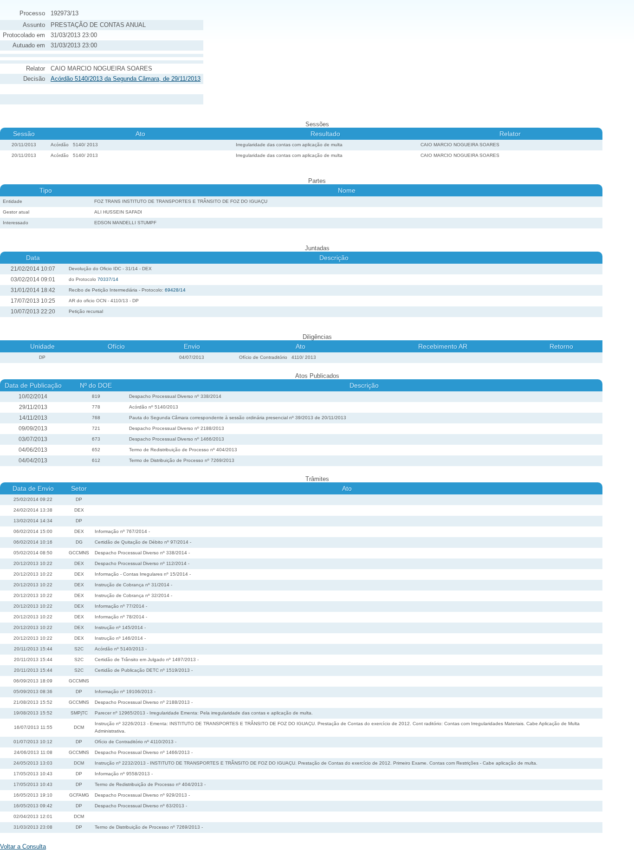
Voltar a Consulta (23, 846)
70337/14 (107, 279)
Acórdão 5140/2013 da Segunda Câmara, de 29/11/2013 (126, 78)
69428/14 (175, 289)
